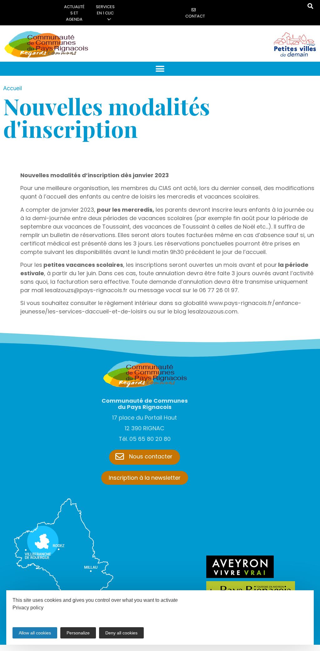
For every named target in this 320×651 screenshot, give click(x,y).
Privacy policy (27, 607)
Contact (195, 16)
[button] (160, 69)
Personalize (78, 632)
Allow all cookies (35, 632)
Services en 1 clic (105, 10)
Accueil (12, 88)
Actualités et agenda (74, 13)
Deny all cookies (121, 632)
